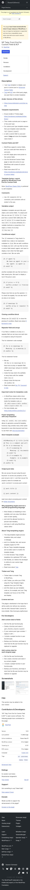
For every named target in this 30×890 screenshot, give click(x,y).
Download (6, 51)
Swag (18, 840)
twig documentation (18, 430)
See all (26, 780)
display (21, 760)
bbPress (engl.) (7, 852)
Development (7, 71)
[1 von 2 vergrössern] (12, 683)
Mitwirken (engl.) (21, 831)
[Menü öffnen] (27, 2)
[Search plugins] (19, 19)
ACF (11, 92)
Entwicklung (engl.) (7, 837)
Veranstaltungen (21, 834)
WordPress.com (7, 846)
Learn (3, 831)
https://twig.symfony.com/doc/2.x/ (15, 410)
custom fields (24, 756)
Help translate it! (16, 13)
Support (5, 75)
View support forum (8, 792)
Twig (9, 85)
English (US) (25, 752)
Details (5, 58)
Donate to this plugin (8, 807)
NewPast (6, 47)
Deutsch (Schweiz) (11, 865)
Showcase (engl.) (21, 817)
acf (19, 756)
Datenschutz (6, 826)
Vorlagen (18, 826)
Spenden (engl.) (21, 837)
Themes (18, 820)
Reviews (6, 62)
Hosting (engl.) (6, 823)
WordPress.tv (7, 840)
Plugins (18, 823)
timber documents (9, 501)
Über (3, 817)
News (3, 820)
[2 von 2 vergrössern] (26, 683)
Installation (6, 66)
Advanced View (6, 764)
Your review (5, 780)
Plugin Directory (6, 7)
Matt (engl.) (6, 849)
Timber (26, 760)
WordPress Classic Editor (13, 186)
